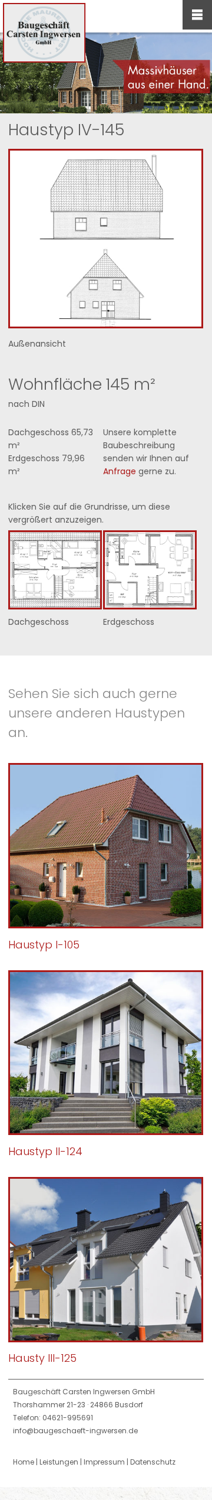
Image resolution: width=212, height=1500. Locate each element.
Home (23, 1462)
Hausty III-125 (42, 1358)
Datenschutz (152, 1462)
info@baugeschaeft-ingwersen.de (75, 1431)
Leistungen (58, 1462)
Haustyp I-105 (44, 944)
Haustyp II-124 (45, 1151)
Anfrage (119, 471)
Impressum (104, 1462)
